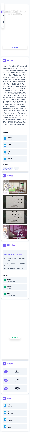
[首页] (2, 11)
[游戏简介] (2, 15)
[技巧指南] (2, 18)
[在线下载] (2, 22)
